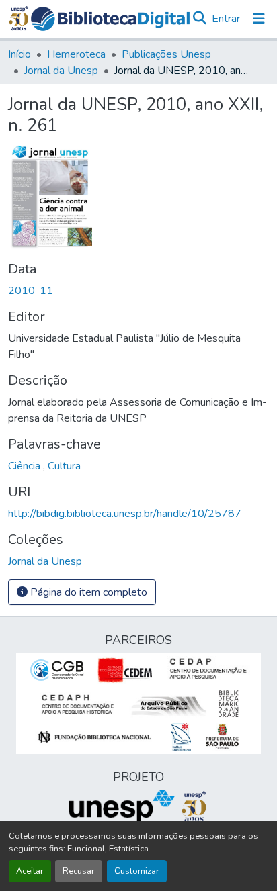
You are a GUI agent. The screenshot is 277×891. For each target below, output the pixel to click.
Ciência (25, 466)
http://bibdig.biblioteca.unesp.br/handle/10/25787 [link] (124, 513)
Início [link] (19, 54)
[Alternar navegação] (259, 19)
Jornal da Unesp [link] (61, 70)
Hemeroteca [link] (76, 54)
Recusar (79, 871)
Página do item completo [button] (87, 592)
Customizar (136, 871)
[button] (110, 18)
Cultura (64, 466)
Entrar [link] (226, 18)
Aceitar (30, 871)
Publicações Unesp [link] (166, 54)
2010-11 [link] (30, 290)
